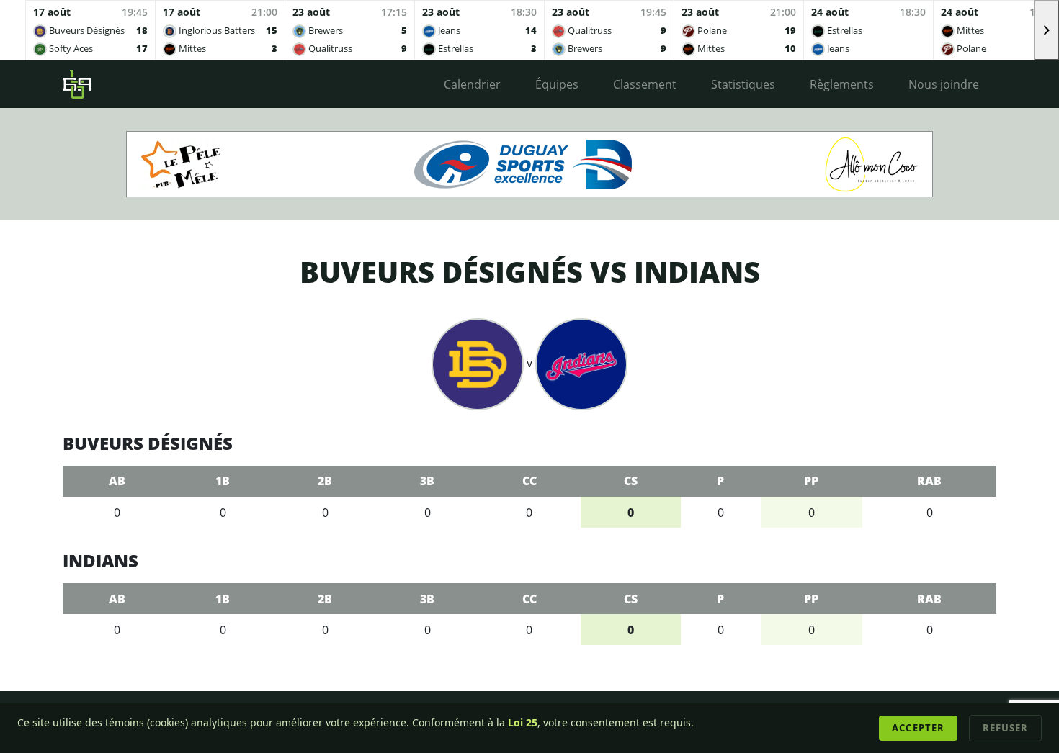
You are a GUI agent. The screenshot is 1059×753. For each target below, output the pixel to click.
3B (427, 481)
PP (811, 481)
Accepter (918, 727)
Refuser (1005, 727)
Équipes (556, 84)
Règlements (842, 84)
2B (325, 481)
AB (117, 481)
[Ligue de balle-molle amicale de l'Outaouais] (77, 84)
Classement (644, 84)
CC (529, 481)
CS (631, 481)
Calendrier (472, 84)
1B (222, 481)
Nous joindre (943, 84)
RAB (929, 481)
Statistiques (743, 84)
